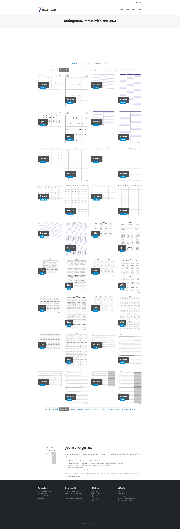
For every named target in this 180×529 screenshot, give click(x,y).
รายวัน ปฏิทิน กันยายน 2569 (125, 500)
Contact (63, 514)
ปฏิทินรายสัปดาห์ (95, 498)
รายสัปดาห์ (97, 63)
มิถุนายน (87, 70)
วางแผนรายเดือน (42, 494)
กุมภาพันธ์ (55, 70)
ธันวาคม (132, 70)
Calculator (53, 514)
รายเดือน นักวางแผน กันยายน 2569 (74, 494)
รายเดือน (88, 63)
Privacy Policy (43, 514)
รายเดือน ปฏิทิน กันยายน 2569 (126, 496)
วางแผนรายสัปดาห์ (43, 496)
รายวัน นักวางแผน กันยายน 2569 (73, 498)
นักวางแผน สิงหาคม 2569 (44, 491)
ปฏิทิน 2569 (94, 491)
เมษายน (72, 70)
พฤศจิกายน (124, 70)
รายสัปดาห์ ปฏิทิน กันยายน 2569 (126, 498)
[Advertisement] (90, 45)
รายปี (81, 63)
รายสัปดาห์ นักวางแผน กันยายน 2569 (74, 496)
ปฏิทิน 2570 (121, 491)
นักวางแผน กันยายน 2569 (71, 491)
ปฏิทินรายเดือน (95, 496)
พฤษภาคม (80, 70)
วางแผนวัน (41, 498)
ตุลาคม (117, 70)
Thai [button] (138, 2)
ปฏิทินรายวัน (94, 500)
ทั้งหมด (74, 63)
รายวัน (105, 63)
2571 (133, 10)
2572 (139, 10)
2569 (121, 10)
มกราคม (47, 70)
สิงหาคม (103, 70)
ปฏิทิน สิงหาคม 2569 (96, 494)
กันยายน (110, 70)
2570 (127, 10)
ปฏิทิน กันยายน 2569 (123, 494)
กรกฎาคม (95, 70)
